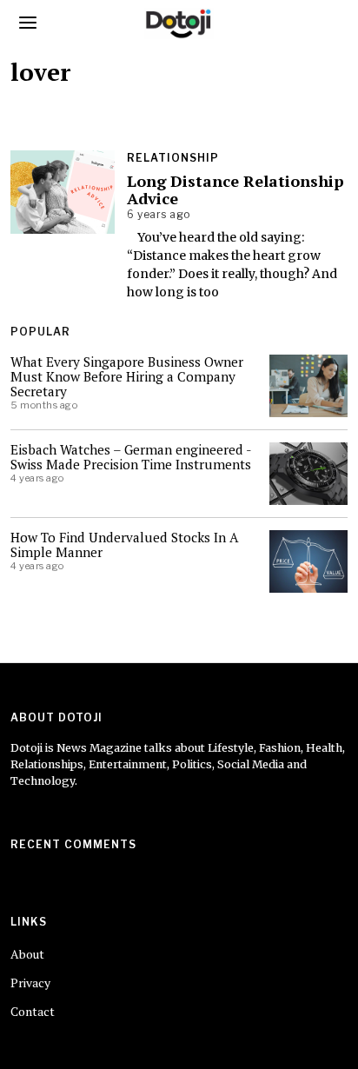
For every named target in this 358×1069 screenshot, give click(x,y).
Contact (32, 1011)
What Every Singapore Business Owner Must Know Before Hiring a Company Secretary (126, 376)
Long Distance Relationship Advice (235, 189)
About (27, 954)
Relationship (173, 157)
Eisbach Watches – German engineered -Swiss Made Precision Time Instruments (131, 457)
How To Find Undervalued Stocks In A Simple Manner (124, 544)
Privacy (30, 982)
